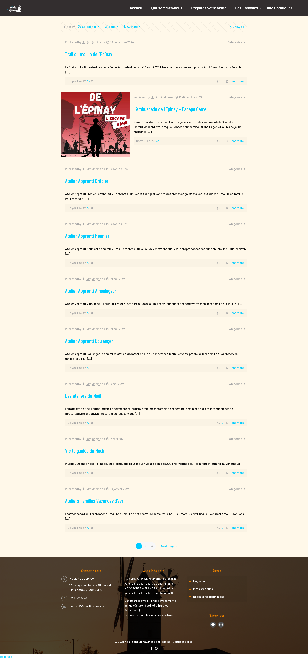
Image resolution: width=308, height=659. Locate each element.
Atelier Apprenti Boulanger (89, 341)
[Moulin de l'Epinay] (14, 8)
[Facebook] (151, 648)
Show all (238, 26)
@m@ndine (93, 42)
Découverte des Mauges (208, 596)
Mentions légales (159, 641)
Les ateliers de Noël (83, 395)
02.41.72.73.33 (78, 597)
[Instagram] (156, 648)
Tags (112, 26)
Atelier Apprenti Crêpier (87, 181)
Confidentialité (182, 641)
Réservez (6, 656)
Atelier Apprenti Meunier (87, 236)
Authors (132, 26)
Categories (89, 26)
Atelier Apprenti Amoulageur (90, 290)
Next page (167, 546)
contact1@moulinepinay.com (88, 606)
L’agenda (199, 581)
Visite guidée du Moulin (86, 450)
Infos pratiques (203, 589)
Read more (237, 81)
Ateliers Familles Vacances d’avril (95, 500)
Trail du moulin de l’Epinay (88, 54)
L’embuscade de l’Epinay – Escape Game (170, 109)
